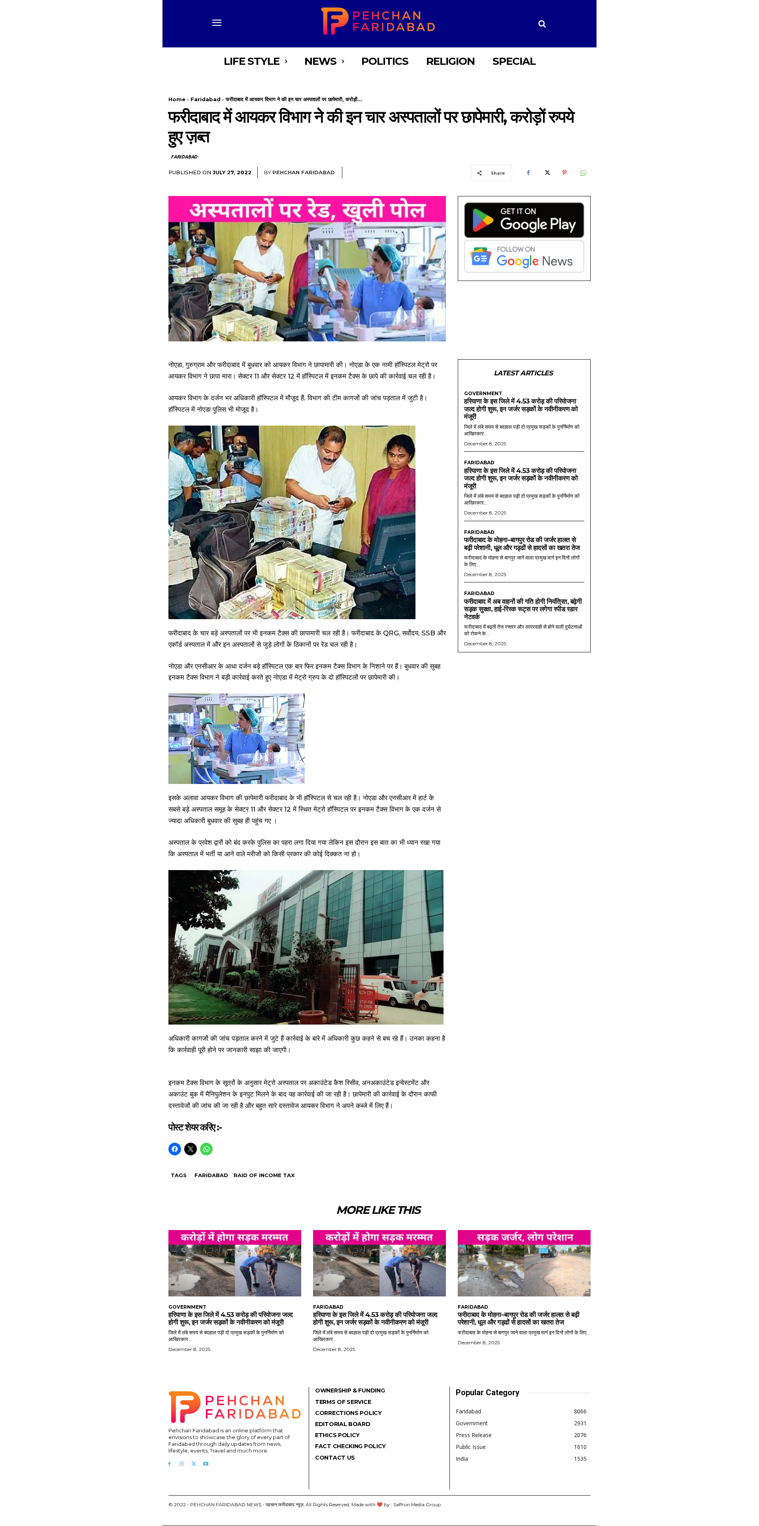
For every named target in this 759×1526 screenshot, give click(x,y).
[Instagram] (181, 1464)
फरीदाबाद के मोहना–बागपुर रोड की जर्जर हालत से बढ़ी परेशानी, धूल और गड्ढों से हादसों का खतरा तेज (522, 544)
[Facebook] (528, 173)
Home (176, 99)
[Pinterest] (564, 173)
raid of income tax (264, 1175)
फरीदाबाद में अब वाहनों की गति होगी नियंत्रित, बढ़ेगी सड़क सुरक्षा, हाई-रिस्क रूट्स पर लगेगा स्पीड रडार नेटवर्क (523, 609)
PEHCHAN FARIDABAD (303, 172)
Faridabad (206, 99)
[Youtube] (206, 1464)
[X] (546, 173)
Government (483, 393)
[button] (542, 23)
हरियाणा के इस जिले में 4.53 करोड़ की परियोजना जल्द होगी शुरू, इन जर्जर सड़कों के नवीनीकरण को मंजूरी (521, 408)
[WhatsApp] (583, 173)
